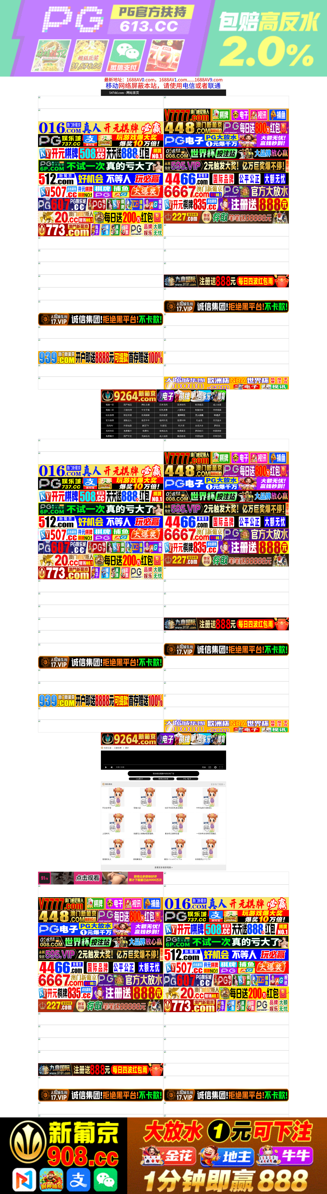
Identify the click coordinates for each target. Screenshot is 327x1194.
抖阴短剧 (199, 436)
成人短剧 (163, 436)
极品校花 (181, 436)
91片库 (181, 426)
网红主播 (146, 405)
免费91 (145, 431)
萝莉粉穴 (199, 431)
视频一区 (110, 405)
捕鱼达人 (128, 420)
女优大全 (199, 426)
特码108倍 (163, 779)
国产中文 (128, 436)
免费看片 (128, 431)
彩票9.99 (181, 420)
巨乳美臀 (163, 410)
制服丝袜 (199, 410)
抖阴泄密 (217, 431)
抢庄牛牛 (146, 420)
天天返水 (217, 420)
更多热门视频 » (218, 784)
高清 (204, 767)
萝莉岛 (217, 426)
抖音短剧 (128, 426)
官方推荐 (110, 420)
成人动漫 (217, 405)
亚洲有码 (181, 405)
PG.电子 (187, 779)
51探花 (163, 426)
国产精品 (128, 405)
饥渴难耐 (146, 415)
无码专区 (110, 431)
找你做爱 (163, 415)
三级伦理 (128, 410)
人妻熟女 (181, 410)
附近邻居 (128, 415)
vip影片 (139, 779)
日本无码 (163, 405)
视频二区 (110, 410)
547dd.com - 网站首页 (124, 92)
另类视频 (217, 410)
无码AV (109, 426)
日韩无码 (217, 436)
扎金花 (199, 420)
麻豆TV (145, 426)
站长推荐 (110, 415)
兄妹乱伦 (146, 436)
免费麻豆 (181, 431)
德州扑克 (163, 420)
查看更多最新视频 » (164, 867)
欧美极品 (199, 405)
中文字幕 (146, 410)
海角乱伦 (163, 431)
